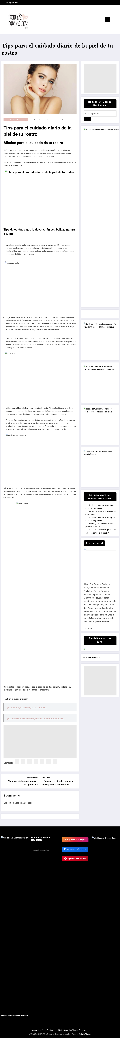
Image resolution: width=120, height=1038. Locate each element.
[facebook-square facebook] (106, 2)
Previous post (32, 777)
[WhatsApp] (55, 761)
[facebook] (17, 761)
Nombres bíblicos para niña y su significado (23, 783)
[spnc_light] (117, 20)
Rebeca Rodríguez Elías (42, 120)
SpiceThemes (86, 1034)
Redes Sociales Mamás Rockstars (72, 1030)
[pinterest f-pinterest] (114, 2)
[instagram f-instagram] (110, 2)
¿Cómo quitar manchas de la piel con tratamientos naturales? (35, 718)
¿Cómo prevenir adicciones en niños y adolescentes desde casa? (57, 783)
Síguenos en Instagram (76, 840)
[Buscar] (113, 20)
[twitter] (23, 761)
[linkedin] (29, 761)
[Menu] (107, 19)
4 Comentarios (61, 120)
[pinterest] (36, 761)
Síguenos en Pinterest (77, 859)
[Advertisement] (40, 741)
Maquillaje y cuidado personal (16, 120)
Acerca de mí (37, 1030)
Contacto (50, 1030)
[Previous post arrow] (4, 781)
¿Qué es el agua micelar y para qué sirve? (27, 707)
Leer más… (89, 627)
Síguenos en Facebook (76, 849)
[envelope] (42, 761)
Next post (46, 777)
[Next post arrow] (76, 781)
